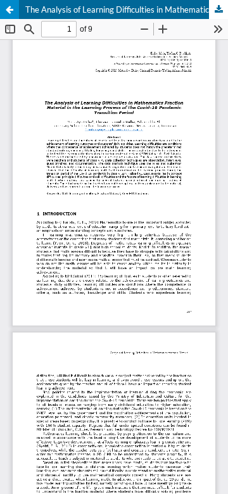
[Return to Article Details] (9, 9)
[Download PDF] (218, 9)
